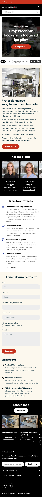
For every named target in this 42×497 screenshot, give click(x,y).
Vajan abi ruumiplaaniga (13, 325)
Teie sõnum (6, 330)
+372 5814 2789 (29, 190)
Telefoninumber (8, 313)
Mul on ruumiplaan (11, 323)
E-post (5, 292)
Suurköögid (12, 493)
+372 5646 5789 (10, 190)
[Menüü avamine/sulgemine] (3, 6)
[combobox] (21, 12)
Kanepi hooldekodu (9, 432)
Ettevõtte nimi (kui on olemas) (12, 303)
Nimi (3, 282)
